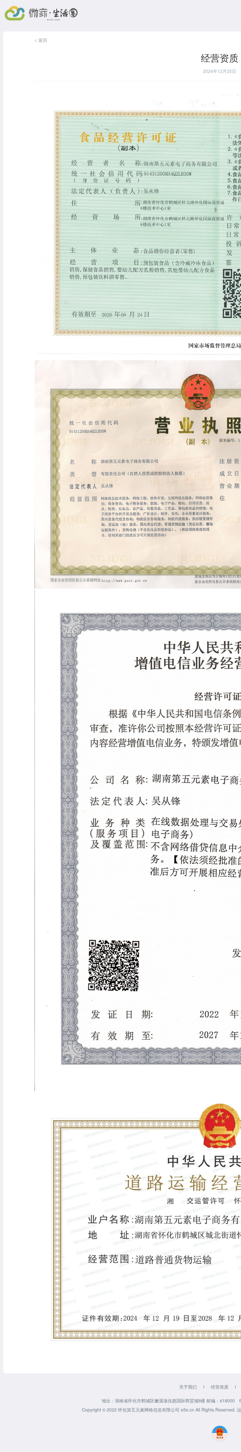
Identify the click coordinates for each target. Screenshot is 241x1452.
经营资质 (219, 1387)
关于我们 (188, 1387)
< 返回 (41, 40)
